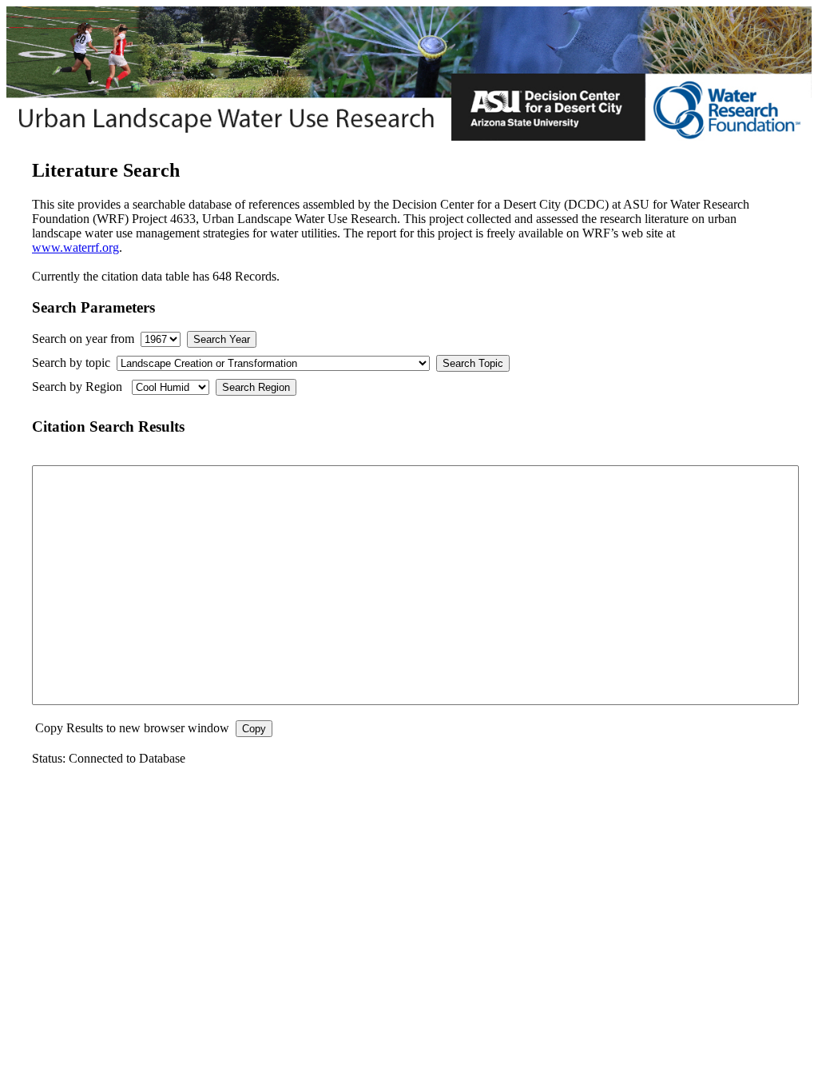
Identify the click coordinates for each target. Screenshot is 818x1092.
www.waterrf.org (75, 247)
